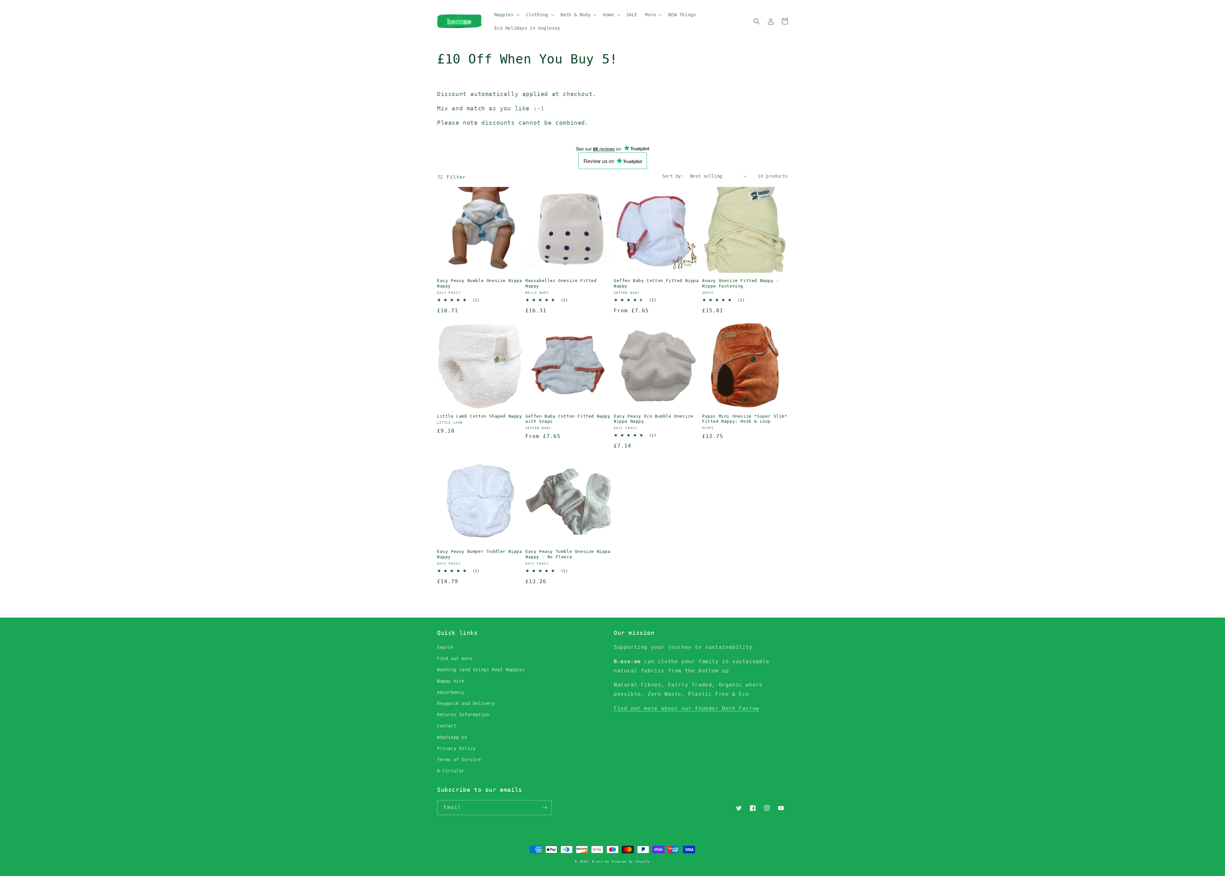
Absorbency (450, 692)
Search (445, 647)
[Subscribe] (545, 807)
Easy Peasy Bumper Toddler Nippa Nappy (479, 554)
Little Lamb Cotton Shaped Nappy (479, 416)
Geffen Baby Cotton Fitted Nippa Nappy (656, 283)
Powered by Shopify (631, 861)
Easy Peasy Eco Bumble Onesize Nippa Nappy (653, 419)
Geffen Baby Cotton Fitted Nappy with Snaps (568, 419)
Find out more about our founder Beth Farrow (686, 708)
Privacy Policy (456, 748)
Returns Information (463, 714)
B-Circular (450, 770)
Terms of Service (459, 759)
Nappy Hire (450, 681)
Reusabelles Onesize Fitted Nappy (561, 283)
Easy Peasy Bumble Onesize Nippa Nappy (479, 283)
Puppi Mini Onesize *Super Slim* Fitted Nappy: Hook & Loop (744, 419)
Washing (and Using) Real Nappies (481, 669)
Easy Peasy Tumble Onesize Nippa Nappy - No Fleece (568, 554)
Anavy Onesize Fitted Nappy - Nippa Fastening (740, 283)
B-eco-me (600, 861)
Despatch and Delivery (466, 703)
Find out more (455, 658)
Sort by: (673, 176)
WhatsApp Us (452, 737)
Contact (446, 725)
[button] (506, 14)
